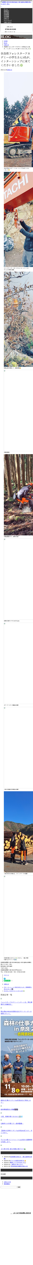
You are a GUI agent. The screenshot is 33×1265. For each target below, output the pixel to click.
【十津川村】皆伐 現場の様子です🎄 (13, 1149)
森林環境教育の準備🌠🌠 (9, 1109)
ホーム (6, 9)
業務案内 (6, 11)
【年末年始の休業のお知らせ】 (19, 1166)
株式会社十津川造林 (10, 1241)
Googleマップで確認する (8, 1250)
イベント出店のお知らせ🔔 (18, 1160)
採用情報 (6, 15)
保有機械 (6, 13)
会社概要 (6, 17)
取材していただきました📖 (18, 1162)
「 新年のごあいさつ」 (16, 1164)
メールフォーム (6, 33)
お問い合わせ (8, 22)
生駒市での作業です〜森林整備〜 (12, 1123)
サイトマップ (8, 20)
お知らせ (6, 19)
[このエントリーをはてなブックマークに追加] (4, 979)
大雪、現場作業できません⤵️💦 (12, 1116)
